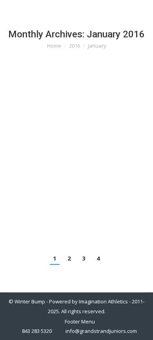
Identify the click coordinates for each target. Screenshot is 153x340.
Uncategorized (35, 106)
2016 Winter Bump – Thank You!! (75, 92)
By (80, 106)
